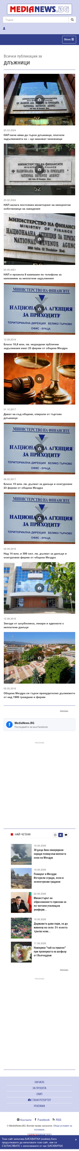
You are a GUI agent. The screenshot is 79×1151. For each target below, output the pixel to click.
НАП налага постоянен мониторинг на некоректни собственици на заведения (37, 206)
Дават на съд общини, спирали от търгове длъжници (33, 416)
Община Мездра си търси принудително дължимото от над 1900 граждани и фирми (39, 695)
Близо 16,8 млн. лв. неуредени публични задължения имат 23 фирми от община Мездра (35, 346)
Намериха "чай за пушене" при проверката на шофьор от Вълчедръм (50, 951)
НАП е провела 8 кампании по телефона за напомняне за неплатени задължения (33, 276)
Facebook (44, 1120)
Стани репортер (41, 1100)
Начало (39, 1082)
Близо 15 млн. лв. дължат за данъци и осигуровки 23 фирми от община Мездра (38, 486)
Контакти (25, 1120)
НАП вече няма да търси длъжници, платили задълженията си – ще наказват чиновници (34, 137)
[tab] (55, 835)
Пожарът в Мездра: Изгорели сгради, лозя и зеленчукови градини (49, 877)
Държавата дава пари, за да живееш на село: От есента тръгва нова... (51, 927)
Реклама (39, 1106)
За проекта (39, 1088)
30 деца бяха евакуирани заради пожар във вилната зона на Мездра (50, 853)
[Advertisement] (39, 784)
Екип (39, 1094)
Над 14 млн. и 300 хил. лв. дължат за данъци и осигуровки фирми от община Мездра (35, 555)
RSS (58, 1120)
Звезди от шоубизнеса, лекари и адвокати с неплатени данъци (34, 625)
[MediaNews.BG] (39, 9)
